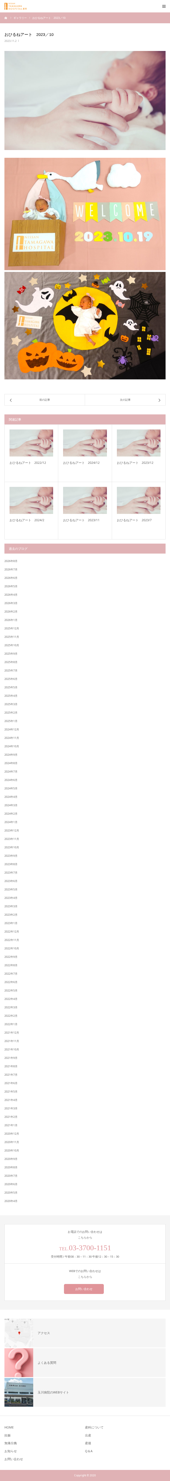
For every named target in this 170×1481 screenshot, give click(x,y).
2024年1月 (10, 822)
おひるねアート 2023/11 (81, 520)
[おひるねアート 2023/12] (138, 442)
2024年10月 (11, 746)
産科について (94, 1427)
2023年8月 (10, 864)
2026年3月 (10, 603)
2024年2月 (10, 814)
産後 (88, 1443)
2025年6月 (10, 679)
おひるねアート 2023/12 (135, 462)
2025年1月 (10, 721)
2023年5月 (10, 889)
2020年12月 (11, 1134)
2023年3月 (10, 906)
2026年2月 (10, 611)
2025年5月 (10, 687)
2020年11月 (11, 1142)
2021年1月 (10, 1125)
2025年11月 (11, 637)
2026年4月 (10, 595)
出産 (88, 1435)
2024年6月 (10, 780)
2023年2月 (10, 915)
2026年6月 (10, 578)
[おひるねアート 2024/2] (31, 500)
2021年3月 (10, 1108)
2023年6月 (10, 881)
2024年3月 (10, 805)
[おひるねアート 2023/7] (138, 500)
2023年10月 (11, 847)
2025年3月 (10, 704)
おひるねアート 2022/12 (28, 462)
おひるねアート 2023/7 (134, 520)
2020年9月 (10, 1159)
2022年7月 (10, 974)
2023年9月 (10, 856)
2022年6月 (10, 982)
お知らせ (10, 1451)
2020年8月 (10, 1167)
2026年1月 (10, 620)
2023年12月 (11, 830)
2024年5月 (10, 788)
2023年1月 (10, 923)
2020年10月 (11, 1150)
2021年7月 (10, 1075)
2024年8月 (10, 763)
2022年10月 (11, 948)
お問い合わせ (84, 1289)
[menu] (164, 6)
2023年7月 (10, 872)
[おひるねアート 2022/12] (31, 442)
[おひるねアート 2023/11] (85, 500)
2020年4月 (10, 1201)
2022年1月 (10, 1024)
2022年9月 (10, 957)
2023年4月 (10, 898)
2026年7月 (10, 569)
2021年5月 (10, 1091)
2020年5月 (10, 1192)
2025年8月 (10, 662)
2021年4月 (10, 1100)
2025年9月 (10, 654)
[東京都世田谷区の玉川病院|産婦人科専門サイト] (17, 6)
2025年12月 (11, 628)
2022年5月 (10, 990)
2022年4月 (10, 999)
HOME (9, 1427)
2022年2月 (10, 1016)
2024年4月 (10, 797)
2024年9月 (10, 755)
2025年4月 (10, 696)
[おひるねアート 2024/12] (85, 442)
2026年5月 (10, 586)
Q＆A (89, 1451)
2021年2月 (10, 1117)
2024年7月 (10, 771)
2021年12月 (11, 1032)
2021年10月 (11, 1049)
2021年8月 (10, 1066)
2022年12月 (11, 931)
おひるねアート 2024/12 (81, 462)
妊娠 (7, 1435)
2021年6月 (10, 1083)
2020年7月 (10, 1176)
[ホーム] (6, 18)
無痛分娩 (10, 1443)
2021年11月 (11, 1041)
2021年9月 (10, 1058)
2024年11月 (11, 738)
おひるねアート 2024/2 (27, 520)
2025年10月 (11, 645)
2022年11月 (11, 940)
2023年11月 (11, 839)
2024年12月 (11, 729)
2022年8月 (10, 965)
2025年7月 (10, 670)
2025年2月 (10, 712)
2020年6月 (10, 1184)
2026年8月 (10, 561)
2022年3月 (10, 1007)
